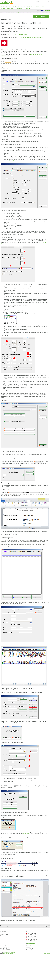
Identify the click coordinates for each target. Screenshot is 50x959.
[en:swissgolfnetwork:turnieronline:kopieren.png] (18, 473)
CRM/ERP (8, 6)
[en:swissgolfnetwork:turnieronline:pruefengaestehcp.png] (11, 732)
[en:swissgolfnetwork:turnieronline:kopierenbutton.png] (37, 461)
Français (47, 10)
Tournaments (27, 6)
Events (32, 6)
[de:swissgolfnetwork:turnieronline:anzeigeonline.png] (19, 863)
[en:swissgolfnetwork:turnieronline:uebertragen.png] (15, 800)
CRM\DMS (15, 644)
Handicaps (14, 6)
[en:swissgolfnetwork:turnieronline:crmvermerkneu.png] (24, 666)
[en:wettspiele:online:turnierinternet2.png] (24, 425)
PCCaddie (6, 2)
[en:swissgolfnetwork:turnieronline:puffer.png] (22, 574)
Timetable (38, 6)
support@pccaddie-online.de (9, 952)
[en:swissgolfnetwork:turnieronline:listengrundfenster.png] (20, 706)
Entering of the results (9, 160)
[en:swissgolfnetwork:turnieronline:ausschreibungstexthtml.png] (25, 513)
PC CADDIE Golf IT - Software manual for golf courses (12, 12)
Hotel (43, 6)
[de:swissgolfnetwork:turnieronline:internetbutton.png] (8, 61)
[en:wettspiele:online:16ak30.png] (24, 185)
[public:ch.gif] (4, 43)
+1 (49, 925)
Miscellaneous (19, 8)
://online (26, 8)
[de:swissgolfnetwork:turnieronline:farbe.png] (10, 319)
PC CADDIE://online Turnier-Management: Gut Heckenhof (29, 37)
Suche (49, 1)
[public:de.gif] (26, 933)
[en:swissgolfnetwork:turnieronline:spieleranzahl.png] (18, 264)
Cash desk (3, 8)
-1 (46, 926)
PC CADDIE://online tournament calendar (17, 34)
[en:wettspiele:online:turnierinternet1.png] (24, 96)
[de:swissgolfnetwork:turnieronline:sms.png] (8, 824)
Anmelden (48, 956)
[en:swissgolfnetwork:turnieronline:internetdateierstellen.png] (20, 760)
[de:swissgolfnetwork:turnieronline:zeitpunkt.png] (12, 845)
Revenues (20, 6)
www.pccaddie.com (31, 943)
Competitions (27, 12)
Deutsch (38, 10)
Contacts (2, 6)
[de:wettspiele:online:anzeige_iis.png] (25, 898)
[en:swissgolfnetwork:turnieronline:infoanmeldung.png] (22, 623)
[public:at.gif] (26, 939)
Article (8, 8)
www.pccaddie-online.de (8, 953)
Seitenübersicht (47, 953)
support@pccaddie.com (34, 942)
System (12, 8)
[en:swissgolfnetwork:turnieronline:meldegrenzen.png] (18, 355)
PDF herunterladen (42, 16)
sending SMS (25, 833)
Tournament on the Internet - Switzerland (40, 12)
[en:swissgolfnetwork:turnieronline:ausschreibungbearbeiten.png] (23, 492)
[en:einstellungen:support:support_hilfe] (29, 8)
